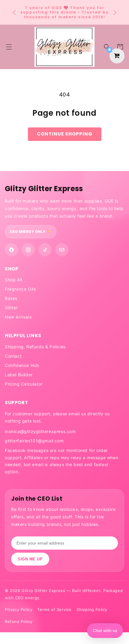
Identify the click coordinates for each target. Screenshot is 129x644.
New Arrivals (18, 316)
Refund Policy (19, 621)
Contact (13, 356)
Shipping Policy (91, 609)
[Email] (61, 249)
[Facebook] (11, 249)
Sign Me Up (30, 559)
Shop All (13, 279)
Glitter (11, 307)
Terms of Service (54, 609)
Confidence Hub (22, 365)
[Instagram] (28, 249)
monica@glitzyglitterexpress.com (40, 431)
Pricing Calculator (24, 383)
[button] (106, 46)
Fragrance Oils (20, 288)
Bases (11, 298)
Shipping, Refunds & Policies (35, 346)
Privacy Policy (18, 609)
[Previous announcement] (14, 12)
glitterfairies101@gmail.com (34, 440)
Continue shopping (64, 134)
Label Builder (19, 374)
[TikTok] (45, 249)
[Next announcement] (115, 12)
